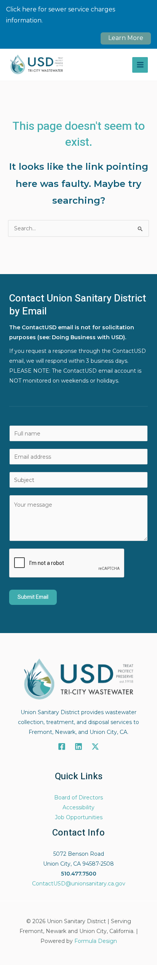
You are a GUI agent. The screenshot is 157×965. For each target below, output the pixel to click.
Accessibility (78, 807)
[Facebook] (62, 746)
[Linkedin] (78, 746)
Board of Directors (78, 797)
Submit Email (33, 597)
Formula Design (95, 941)
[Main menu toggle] (140, 65)
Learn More (125, 37)
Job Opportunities (79, 817)
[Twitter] (95, 746)
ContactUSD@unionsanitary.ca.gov (78, 883)
